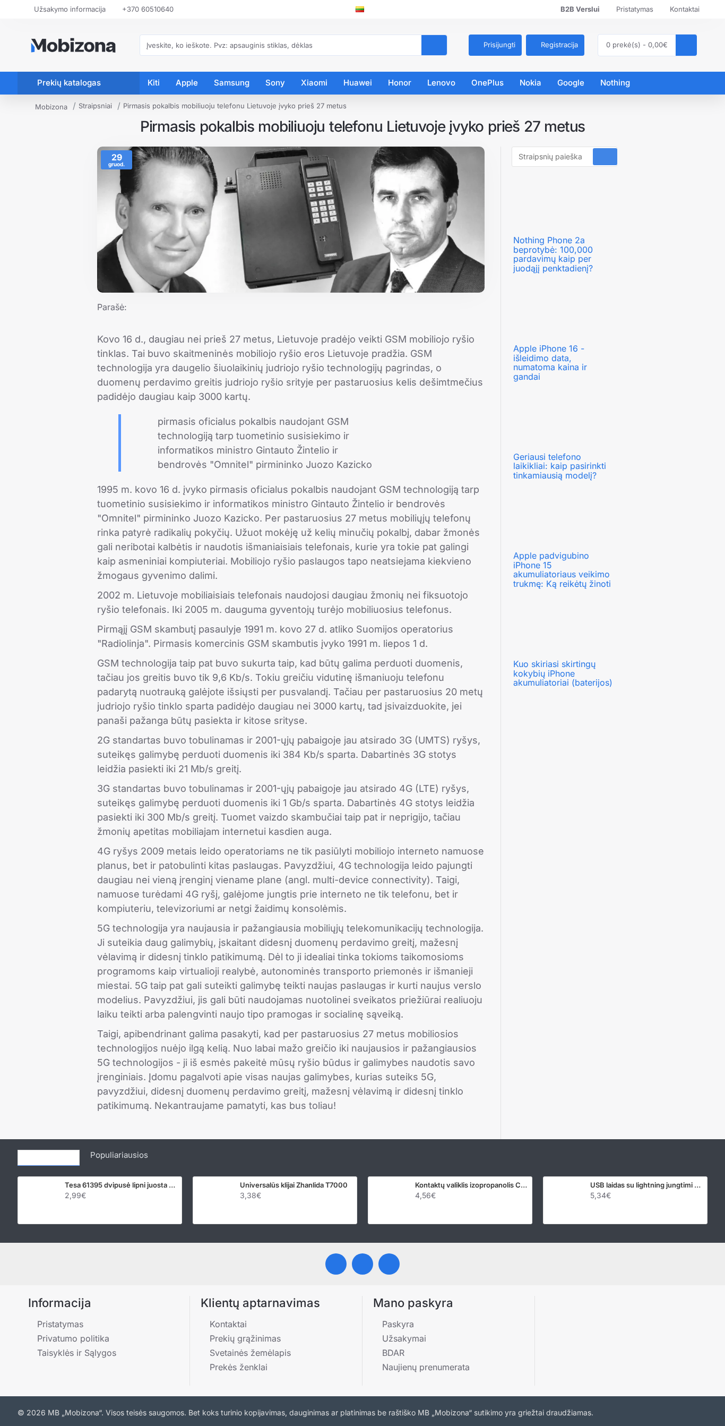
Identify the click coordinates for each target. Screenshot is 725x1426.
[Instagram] (362, 1264)
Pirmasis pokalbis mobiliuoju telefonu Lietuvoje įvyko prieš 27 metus (235, 105)
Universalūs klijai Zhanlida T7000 (294, 1185)
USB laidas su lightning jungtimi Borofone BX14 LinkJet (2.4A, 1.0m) (646, 1185)
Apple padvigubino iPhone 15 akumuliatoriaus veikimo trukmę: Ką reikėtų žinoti (562, 569)
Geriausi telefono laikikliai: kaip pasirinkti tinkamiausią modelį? (559, 466)
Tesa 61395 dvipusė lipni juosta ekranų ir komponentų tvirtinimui (121, 1185)
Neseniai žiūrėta (48, 1155)
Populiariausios (119, 1155)
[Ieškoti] (434, 45)
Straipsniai (95, 105)
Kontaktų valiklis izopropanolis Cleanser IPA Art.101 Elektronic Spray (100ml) (471, 1185)
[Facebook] (336, 1264)
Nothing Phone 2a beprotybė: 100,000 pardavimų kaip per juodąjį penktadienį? (553, 254)
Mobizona (51, 107)
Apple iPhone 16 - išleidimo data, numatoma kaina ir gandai (550, 362)
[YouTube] (389, 1264)
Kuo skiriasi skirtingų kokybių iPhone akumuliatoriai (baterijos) (562, 674)
